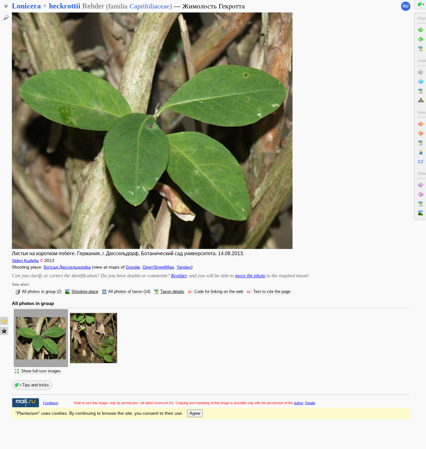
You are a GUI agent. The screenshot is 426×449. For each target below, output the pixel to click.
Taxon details (172, 291)
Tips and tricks (35, 385)
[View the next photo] (263, 130)
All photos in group (39, 291)
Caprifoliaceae (149, 6)
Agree (195, 413)
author (298, 403)
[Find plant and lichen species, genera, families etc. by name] (6, 17)
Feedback (50, 403)
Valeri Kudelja (25, 260)
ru (406, 6)
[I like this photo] (4, 321)
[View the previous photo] (41, 130)
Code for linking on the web (218, 291)
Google (133, 267)
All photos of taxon (125, 291)
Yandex (184, 267)
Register (178, 275)
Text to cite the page (271, 291)
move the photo (250, 275)
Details (310, 403)
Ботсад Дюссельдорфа (67, 267)
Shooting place (84, 291)
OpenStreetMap (158, 267)
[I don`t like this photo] (4, 331)
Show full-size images (41, 371)
